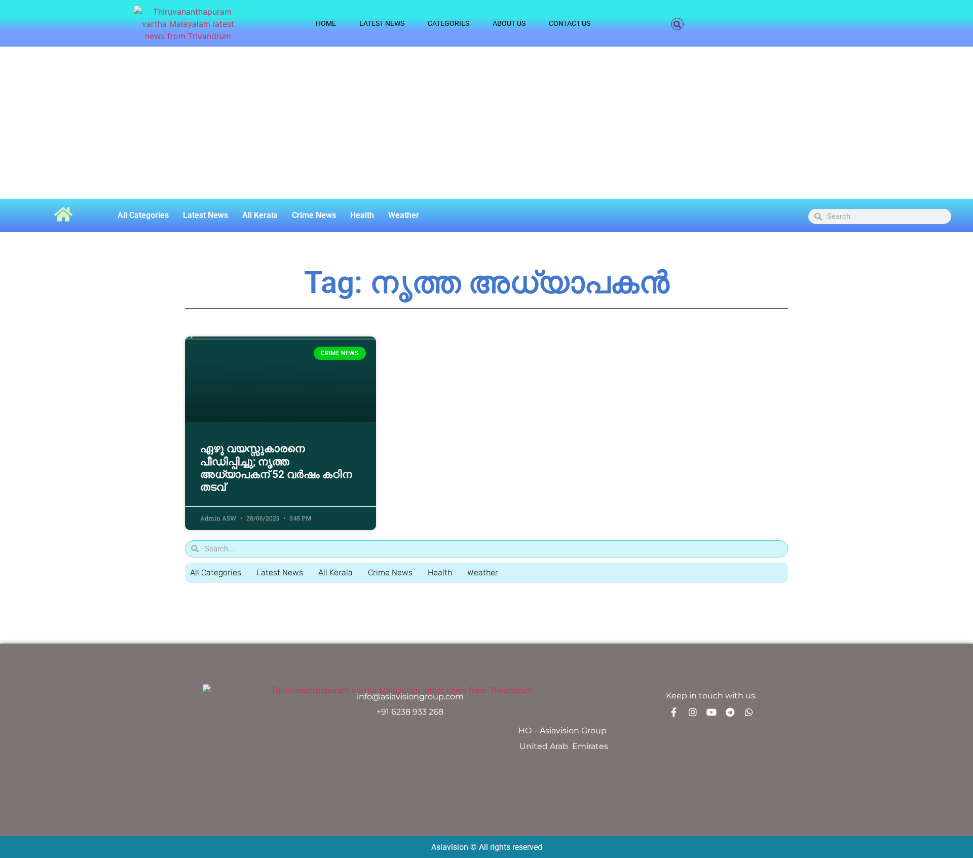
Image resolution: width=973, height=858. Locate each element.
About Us (509, 23)
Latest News (381, 23)
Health (362, 215)
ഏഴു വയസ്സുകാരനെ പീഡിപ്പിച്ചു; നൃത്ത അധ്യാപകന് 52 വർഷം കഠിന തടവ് (276, 467)
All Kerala (260, 215)
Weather (403, 215)
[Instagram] (692, 712)
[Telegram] (730, 712)
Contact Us (569, 23)
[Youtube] (711, 712)
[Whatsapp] (749, 712)
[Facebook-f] (674, 712)
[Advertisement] (486, 123)
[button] (677, 24)
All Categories (143, 215)
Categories (448, 23)
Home (326, 23)
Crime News (314, 215)
